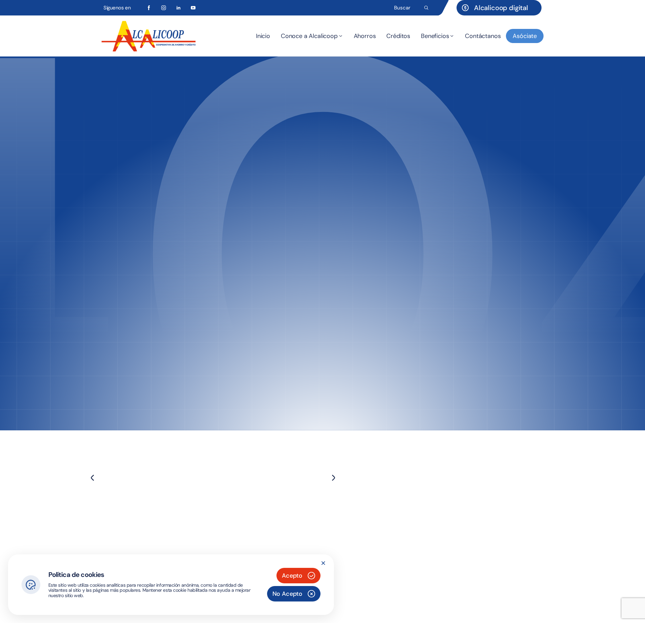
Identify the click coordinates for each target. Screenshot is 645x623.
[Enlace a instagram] (163, 7)
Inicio (263, 36)
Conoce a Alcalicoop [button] (309, 36)
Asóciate (525, 36)
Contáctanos (483, 36)
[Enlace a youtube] (193, 7)
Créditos (398, 36)
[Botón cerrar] (323, 563)
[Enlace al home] (148, 36)
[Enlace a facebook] (149, 7)
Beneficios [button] (435, 36)
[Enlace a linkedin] (178, 7)
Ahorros (365, 36)
